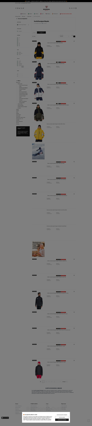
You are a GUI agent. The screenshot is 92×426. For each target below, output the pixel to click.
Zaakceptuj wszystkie (62, 419)
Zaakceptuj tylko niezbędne (62, 414)
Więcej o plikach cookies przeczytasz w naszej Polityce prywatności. (38, 419)
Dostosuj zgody (62, 417)
